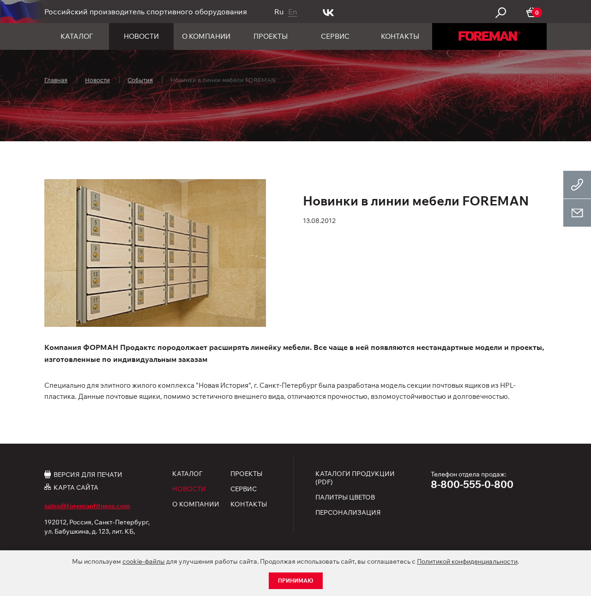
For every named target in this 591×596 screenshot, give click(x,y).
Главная (55, 80)
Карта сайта (76, 487)
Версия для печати (88, 474)
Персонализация (348, 512)
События (140, 80)
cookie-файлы (143, 561)
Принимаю (296, 580)
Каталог (76, 36)
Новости (141, 36)
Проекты (270, 36)
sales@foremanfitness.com (87, 506)
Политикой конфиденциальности (467, 561)
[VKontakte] (328, 11)
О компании (206, 36)
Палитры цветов (345, 497)
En (292, 11)
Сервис (335, 36)
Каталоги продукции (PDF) (355, 478)
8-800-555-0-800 (472, 484)
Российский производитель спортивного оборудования (145, 11)
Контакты (400, 36)
